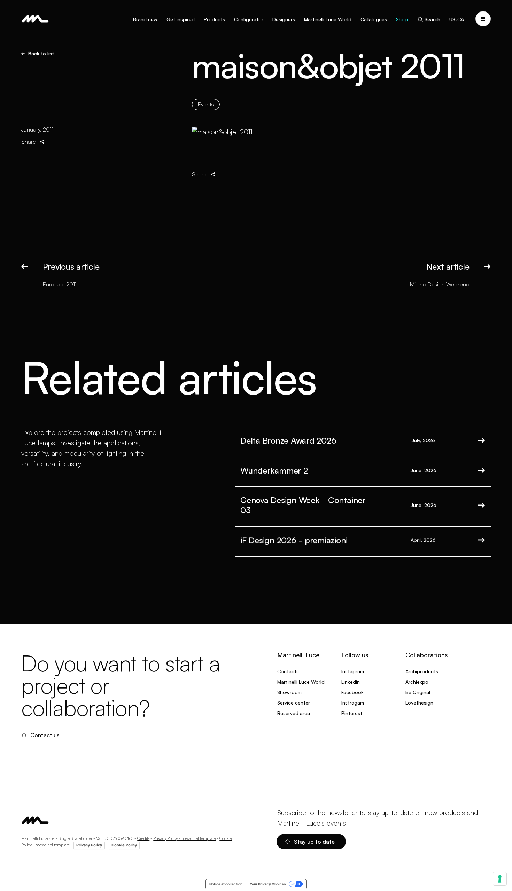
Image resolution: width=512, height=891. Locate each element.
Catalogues (373, 19)
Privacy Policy (89, 845)
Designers (283, 19)
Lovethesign (419, 703)
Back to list (41, 53)
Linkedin (350, 682)
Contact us (45, 735)
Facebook (352, 692)
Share (28, 141)
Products (214, 19)
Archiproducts (421, 671)
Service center (293, 703)
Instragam (352, 703)
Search (432, 19)
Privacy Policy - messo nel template (184, 838)
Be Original (417, 692)
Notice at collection (225, 884)
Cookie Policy (124, 845)
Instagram (352, 671)
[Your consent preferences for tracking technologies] (499, 878)
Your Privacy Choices (268, 884)
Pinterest (351, 713)
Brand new (145, 19)
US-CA (456, 19)
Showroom (289, 692)
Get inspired (180, 19)
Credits (143, 838)
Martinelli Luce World (327, 19)
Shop (402, 19)
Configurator (248, 19)
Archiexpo (416, 682)
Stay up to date (314, 841)
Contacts (288, 671)
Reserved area (293, 713)
